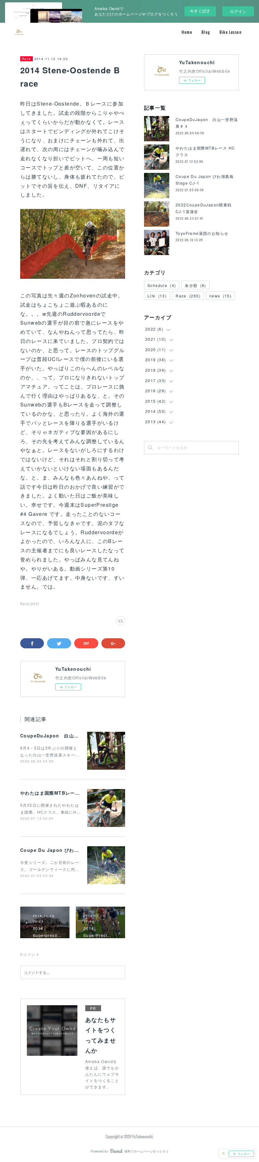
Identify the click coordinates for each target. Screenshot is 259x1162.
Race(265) (29, 604)
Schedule (162, 285)
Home (187, 32)
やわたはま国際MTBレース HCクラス (62, 793)
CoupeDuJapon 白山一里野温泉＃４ (64, 735)
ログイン (238, 11)
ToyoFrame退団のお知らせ (202, 233)
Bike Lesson (231, 32)
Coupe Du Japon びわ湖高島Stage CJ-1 (68, 850)
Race (26, 59)
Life (157, 295)
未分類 (195, 285)
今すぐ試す (200, 11)
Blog (206, 32)
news (220, 295)
